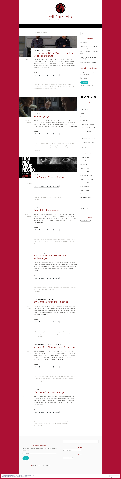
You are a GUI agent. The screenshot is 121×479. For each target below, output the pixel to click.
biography (60, 143)
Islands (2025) (83, 42)
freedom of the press (41, 145)
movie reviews (43, 86)
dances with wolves (54, 287)
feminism (68, 143)
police (67, 86)
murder (51, 86)
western (54, 289)
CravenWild (29, 61)
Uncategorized (49, 253)
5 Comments (37, 291)
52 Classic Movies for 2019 (88, 135)
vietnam (44, 148)
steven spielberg (64, 147)
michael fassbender (62, 378)
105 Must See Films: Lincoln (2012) (51, 301)
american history (44, 84)
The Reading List (84, 208)
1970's (38, 143)
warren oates (53, 88)
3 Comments (37, 245)
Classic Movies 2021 (84, 182)
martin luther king (47, 197)
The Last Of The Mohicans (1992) (50, 392)
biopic (55, 331)
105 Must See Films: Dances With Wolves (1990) (50, 257)
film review (64, 84)
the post (70, 147)
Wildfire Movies (60, 16)
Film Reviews (37, 114)
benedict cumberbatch (65, 376)
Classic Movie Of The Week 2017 (87, 175)
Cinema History (83, 164)
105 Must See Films (39, 253)
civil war (66, 239)
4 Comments (37, 199)
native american (45, 289)
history (48, 145)
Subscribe (84, 82)
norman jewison (61, 86)
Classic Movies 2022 (84, 186)
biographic (55, 239)
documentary (54, 195)
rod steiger (36, 88)
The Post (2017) (41, 116)
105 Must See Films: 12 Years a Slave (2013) (55, 346)
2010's (42, 143)
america (42, 239)
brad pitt (36, 378)
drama (60, 84)
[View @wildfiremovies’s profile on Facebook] (81, 97)
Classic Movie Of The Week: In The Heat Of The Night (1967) (54, 54)
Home (42, 26)
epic (64, 287)
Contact (78, 26)
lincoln (41, 334)
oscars (44, 147)
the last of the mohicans (64, 423)
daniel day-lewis (48, 421)
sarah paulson (56, 147)
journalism (52, 145)
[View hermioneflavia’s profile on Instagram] (88, 97)
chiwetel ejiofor (42, 378)
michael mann (40, 423)
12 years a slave (48, 376)
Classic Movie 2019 (84, 168)
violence (48, 88)
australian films (83, 161)
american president (49, 331)
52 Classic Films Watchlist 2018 (89, 127)
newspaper (40, 147)
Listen (71, 26)
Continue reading (44, 67)
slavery (73, 241)
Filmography (85, 109)
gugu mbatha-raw (46, 241)
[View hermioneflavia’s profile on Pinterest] (91, 97)
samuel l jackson (57, 197)
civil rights (66, 331)
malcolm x (40, 197)
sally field (50, 334)
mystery (55, 86)
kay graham (58, 145)
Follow (25, 458)
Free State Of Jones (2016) (46, 209)
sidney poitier (42, 88)
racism (72, 86)
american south (52, 84)
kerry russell (57, 241)
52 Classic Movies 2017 (87, 131)
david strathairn (42, 333)
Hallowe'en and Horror (85, 197)
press (51, 147)
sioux (50, 289)
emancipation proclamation (52, 333)
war (35, 243)
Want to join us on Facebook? (40, 465)
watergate (48, 148)
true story (39, 148)
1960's (38, 84)
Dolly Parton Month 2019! (88, 142)
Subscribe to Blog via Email (89, 68)
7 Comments (36, 90)
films (69, 84)
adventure (39, 287)
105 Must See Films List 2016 (88, 124)
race (70, 86)
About (49, 26)
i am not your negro (66, 195)
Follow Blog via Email (40, 445)
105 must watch (40, 376)
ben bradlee (54, 143)
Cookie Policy (24, 476)
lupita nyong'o (55, 378)
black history (48, 195)
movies (48, 86)
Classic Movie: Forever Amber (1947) (88, 62)
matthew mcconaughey (66, 241)
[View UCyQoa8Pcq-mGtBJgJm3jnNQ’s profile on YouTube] (95, 97)
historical (67, 333)
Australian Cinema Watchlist (88, 138)
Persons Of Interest (84, 201)
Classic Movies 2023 (84, 190)
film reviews (67, 287)
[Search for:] (89, 33)
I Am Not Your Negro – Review (49, 177)
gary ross (40, 241)
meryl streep (64, 145)
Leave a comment (38, 336)
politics (48, 147)
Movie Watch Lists (60, 26)
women (52, 148)
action (38, 239)
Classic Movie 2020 (84, 172)
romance (57, 423)
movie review (70, 145)
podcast (82, 204)
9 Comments (37, 150)
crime (57, 84)
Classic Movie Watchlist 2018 (42, 50)
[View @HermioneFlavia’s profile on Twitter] (85, 97)
